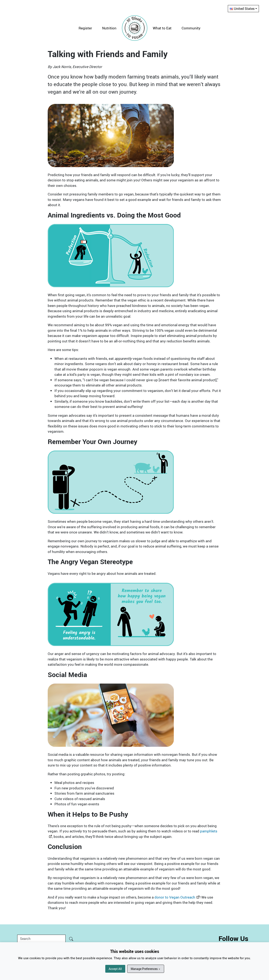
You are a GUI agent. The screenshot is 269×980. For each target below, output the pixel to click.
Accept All (115, 969)
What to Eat (162, 28)
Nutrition (109, 28)
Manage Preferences (146, 969)
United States (244, 8)
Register (85, 28)
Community (191, 28)
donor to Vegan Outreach (174, 897)
